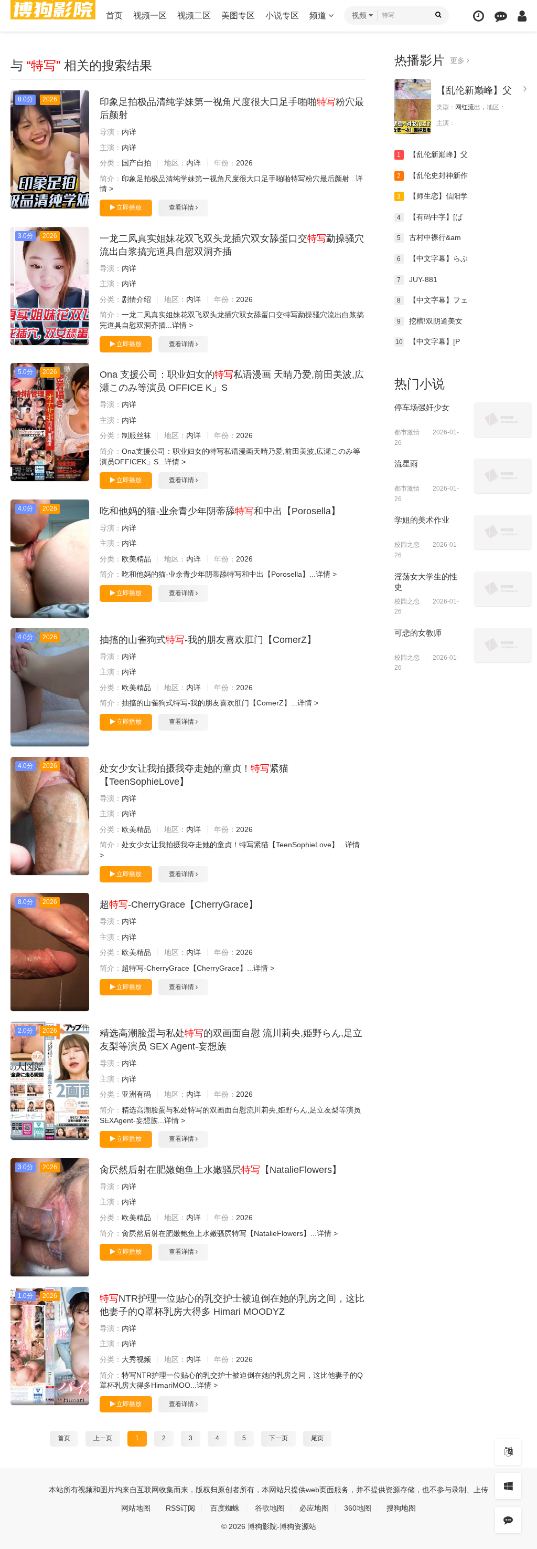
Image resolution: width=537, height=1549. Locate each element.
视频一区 (150, 15)
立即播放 (128, 207)
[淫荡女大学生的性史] (503, 588)
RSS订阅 (180, 1508)
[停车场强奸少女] (503, 419)
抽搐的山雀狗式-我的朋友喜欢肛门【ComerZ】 (208, 640)
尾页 (317, 1438)
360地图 (357, 1508)
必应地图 (314, 1508)
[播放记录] (478, 16)
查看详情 (182, 207)
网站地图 (136, 1508)
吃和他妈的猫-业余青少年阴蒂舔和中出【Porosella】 (220, 511)
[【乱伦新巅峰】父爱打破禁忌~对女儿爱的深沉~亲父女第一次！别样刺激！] (412, 106)
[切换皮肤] (508, 1486)
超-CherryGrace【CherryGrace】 (179, 904)
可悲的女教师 (418, 632)
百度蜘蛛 (225, 1508)
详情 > (182, 325)
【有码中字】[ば (430, 217)
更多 (458, 60)
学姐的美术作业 (421, 519)
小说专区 (282, 15)
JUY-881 (417, 279)
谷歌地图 (269, 1508)
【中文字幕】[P (427, 341)
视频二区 (194, 15)
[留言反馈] (501, 16)
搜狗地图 (401, 1508)
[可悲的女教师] (503, 645)
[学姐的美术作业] (503, 532)
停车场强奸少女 (421, 407)
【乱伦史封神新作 (432, 175)
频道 (318, 15)
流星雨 (406, 463)
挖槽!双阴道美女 (430, 321)
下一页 (278, 1438)
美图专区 (238, 15)
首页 (114, 15)
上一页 (102, 1438)
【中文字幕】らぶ (432, 258)
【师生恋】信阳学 (432, 196)
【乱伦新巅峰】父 (474, 90)
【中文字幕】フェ (432, 300)
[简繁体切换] (508, 1452)
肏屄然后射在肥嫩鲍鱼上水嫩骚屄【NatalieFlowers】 (220, 1170)
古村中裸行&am (429, 237)
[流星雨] (503, 476)
